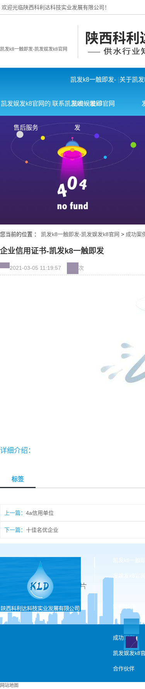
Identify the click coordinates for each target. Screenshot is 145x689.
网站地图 (9, 685)
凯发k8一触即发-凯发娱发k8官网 (33, 49)
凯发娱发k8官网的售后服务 (26, 108)
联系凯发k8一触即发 (77, 108)
